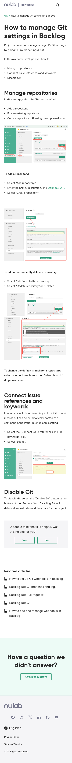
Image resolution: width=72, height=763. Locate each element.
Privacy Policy (11, 736)
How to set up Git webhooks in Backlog (36, 579)
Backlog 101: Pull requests (26, 595)
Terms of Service (13, 744)
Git (6, 15)
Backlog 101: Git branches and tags (32, 587)
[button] (25, 540)
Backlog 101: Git (19, 603)
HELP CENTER (27, 4)
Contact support (36, 676)
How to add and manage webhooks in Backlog (35, 613)
